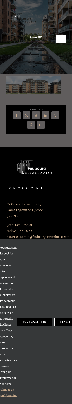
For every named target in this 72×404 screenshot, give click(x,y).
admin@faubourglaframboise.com (44, 237)
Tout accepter (34, 321)
